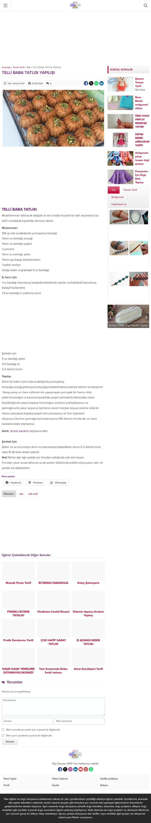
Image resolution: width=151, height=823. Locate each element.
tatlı (21, 493)
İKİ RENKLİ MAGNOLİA (53, 583)
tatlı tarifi (33, 493)
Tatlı (29, 67)
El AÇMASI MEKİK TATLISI (88, 642)
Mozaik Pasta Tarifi (18, 583)
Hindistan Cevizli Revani (53, 612)
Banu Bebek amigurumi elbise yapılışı (141, 105)
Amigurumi (117, 197)
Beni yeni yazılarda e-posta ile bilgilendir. (29, 735)
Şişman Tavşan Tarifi (139, 82)
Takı (113, 189)
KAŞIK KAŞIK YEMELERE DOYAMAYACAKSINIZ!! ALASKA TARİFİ (18, 672)
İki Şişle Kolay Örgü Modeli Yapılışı (128, 325)
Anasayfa (6, 67)
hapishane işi (118, 204)
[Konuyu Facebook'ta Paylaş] (86, 83)
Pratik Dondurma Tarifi (18, 640)
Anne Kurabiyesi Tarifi (88, 669)
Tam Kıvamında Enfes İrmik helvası (53, 670)
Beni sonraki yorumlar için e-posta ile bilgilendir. (33, 729)
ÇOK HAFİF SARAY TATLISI (53, 642)
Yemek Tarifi (18, 67)
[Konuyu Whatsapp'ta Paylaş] (96, 83)
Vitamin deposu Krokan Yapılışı (88, 613)
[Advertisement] (75, 38)
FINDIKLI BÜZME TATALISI (18, 613)
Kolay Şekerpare (88, 583)
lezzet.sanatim (19, 431)
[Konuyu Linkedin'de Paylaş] (101, 83)
